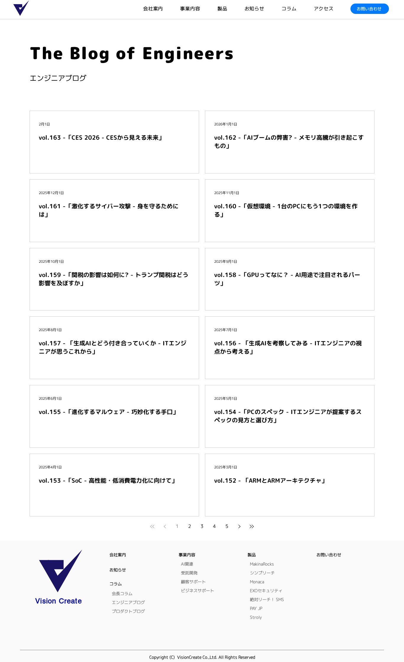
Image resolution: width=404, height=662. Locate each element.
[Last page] (251, 526)
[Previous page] (164, 526)
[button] (231, 8)
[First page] (152, 526)
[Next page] (239, 526)
